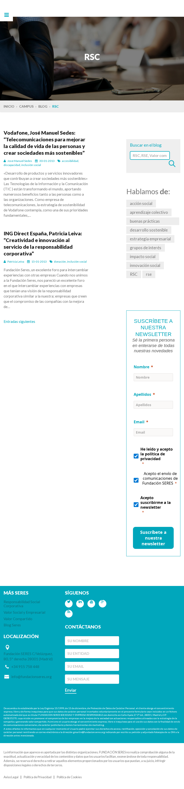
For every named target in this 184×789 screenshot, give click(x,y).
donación (60, 261)
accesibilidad (70, 161)
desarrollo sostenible (149, 229)
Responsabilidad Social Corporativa (22, 604)
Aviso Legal (11, 777)
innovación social (145, 265)
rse (149, 274)
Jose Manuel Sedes (19, 161)
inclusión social (31, 165)
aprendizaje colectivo (149, 212)
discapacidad (12, 165)
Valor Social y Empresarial (24, 612)
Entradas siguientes (19, 321)
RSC (134, 274)
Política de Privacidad (38, 777)
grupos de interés (145, 247)
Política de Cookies (69, 777)
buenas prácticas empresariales (145, 222)
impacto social (142, 256)
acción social (141, 203)
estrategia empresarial (150, 238)
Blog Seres (12, 625)
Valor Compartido (18, 619)
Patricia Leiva (15, 261)
